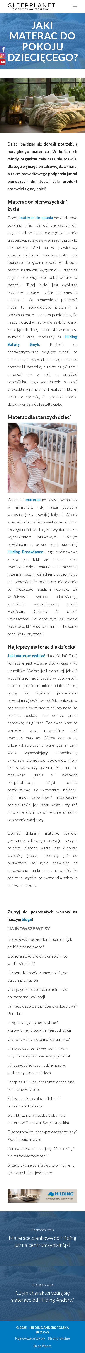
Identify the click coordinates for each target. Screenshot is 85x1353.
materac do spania (36, 217)
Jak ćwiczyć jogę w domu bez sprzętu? (39, 1039)
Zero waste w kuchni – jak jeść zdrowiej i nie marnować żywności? (41, 1152)
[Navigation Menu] (75, 6)
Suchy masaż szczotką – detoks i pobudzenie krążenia (34, 1102)
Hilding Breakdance (25, 551)
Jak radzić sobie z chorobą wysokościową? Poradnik (42, 1010)
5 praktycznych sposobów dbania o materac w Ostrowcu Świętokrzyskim (38, 1119)
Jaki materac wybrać (26, 655)
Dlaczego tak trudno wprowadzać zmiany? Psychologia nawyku (42, 1135)
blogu (27, 919)
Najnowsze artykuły (30, 1338)
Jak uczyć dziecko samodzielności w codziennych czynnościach (37, 1069)
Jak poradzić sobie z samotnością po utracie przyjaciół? (37, 976)
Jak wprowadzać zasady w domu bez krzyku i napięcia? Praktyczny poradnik (39, 1052)
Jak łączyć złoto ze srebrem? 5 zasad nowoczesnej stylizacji (37, 993)
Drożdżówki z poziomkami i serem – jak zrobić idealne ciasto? (40, 943)
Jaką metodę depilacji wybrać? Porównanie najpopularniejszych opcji (39, 1026)
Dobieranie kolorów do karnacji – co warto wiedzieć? (37, 960)
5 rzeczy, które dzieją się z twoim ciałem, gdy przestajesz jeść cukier (41, 1169)
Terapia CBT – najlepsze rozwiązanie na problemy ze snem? (41, 1085)
